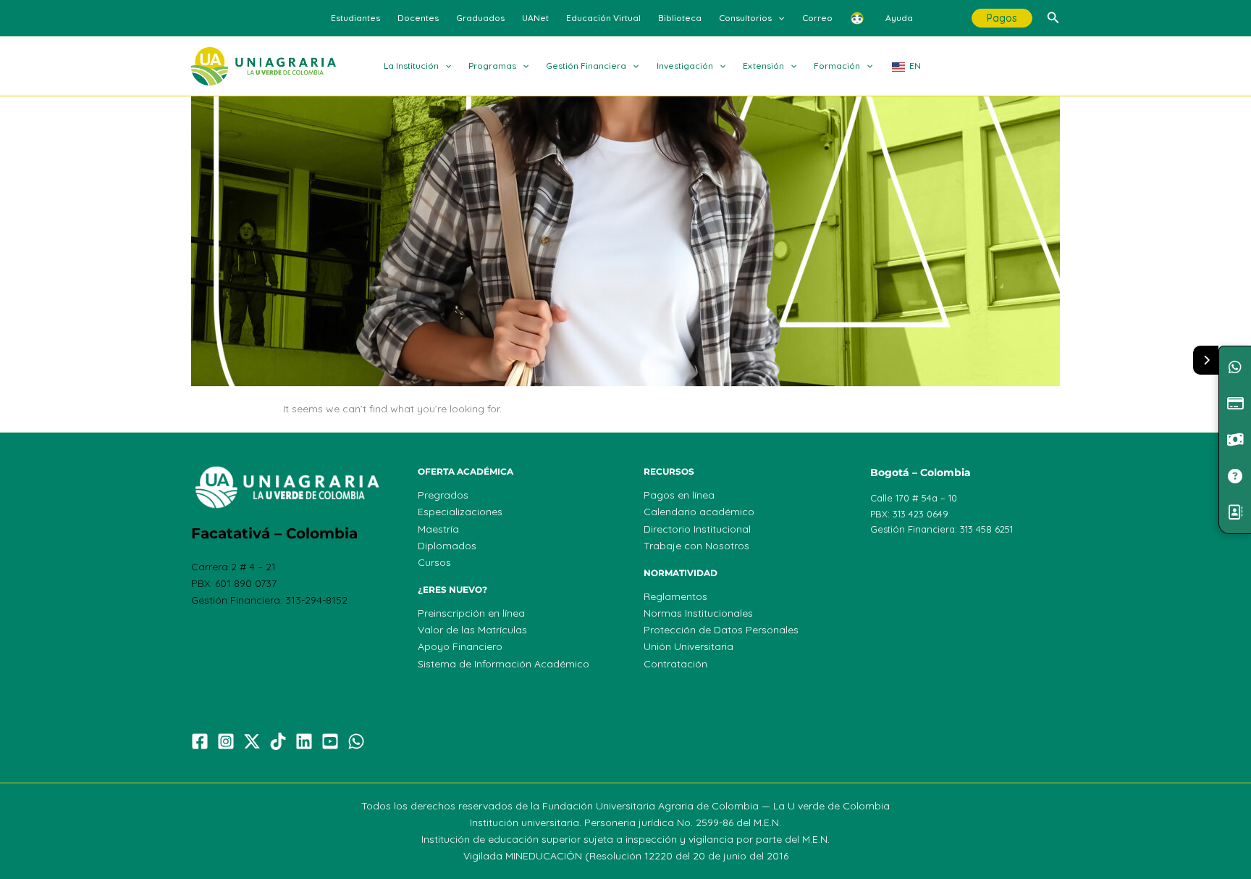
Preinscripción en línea (471, 613)
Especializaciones (460, 511)
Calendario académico (699, 511)
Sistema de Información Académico (503, 663)
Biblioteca (680, 17)
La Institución (411, 65)
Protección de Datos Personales (721, 629)
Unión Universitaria (688, 646)
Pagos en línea (679, 494)
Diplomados (447, 545)
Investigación (685, 65)
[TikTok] (278, 741)
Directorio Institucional (697, 529)
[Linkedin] (304, 741)
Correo (817, 17)
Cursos (434, 562)
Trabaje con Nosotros (696, 545)
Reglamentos (675, 596)
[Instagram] (226, 741)
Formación (837, 65)
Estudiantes (355, 17)
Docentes (418, 17)
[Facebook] (199, 741)
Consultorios (745, 17)
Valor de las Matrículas (472, 629)
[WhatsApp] (356, 741)
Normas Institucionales (698, 613)
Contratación (675, 663)
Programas (492, 65)
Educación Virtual (603, 17)
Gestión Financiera (586, 65)
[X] (252, 741)
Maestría (438, 529)
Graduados (480, 17)
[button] (778, 18)
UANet (535, 17)
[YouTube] (330, 741)
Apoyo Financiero (460, 646)
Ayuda (899, 17)
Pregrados (443, 494)
